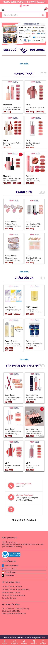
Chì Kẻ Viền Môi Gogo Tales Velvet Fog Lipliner (13, 434)
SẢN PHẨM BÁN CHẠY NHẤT (24, 365)
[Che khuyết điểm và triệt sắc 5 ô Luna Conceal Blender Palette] (34, 242)
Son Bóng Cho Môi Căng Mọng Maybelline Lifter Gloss (12, 109)
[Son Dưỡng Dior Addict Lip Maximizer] (34, 382)
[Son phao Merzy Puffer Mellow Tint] (12, 126)
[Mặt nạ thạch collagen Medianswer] (13, 294)
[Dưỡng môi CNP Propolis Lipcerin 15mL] (34, 294)
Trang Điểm (24, 192)
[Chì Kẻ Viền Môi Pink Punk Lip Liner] (13, 382)
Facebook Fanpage (11, 565)
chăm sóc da (24, 277)
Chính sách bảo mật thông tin (12, 586)
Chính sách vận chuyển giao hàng (13, 595)
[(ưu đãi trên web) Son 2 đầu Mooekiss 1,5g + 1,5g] (34, 416)
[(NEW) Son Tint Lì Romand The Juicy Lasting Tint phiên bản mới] (35, 162)
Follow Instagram (11, 569)
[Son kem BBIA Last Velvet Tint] (35, 126)
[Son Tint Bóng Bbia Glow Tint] (35, 91)
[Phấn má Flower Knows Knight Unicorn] (13, 209)
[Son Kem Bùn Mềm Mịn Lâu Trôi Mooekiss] (12, 162)
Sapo (43, 638)
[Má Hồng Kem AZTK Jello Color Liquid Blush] (34, 209)
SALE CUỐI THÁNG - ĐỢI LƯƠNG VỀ (24, 51)
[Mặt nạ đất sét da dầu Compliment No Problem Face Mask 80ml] (34, 328)
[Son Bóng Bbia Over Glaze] (13, 450)
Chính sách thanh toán (9, 598)
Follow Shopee (10, 572)
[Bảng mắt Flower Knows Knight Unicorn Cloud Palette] (13, 242)
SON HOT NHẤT (24, 73)
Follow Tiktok (9, 575)
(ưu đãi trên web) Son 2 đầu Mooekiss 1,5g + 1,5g (34, 434)
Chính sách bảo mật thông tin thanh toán (15, 589)
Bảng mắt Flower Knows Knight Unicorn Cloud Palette (13, 260)
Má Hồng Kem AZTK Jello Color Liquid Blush (33, 226)
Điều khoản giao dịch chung (11, 592)
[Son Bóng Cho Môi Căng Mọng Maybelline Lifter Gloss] (12, 91)
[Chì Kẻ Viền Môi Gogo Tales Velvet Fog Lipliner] (13, 416)
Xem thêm (24, 64)
